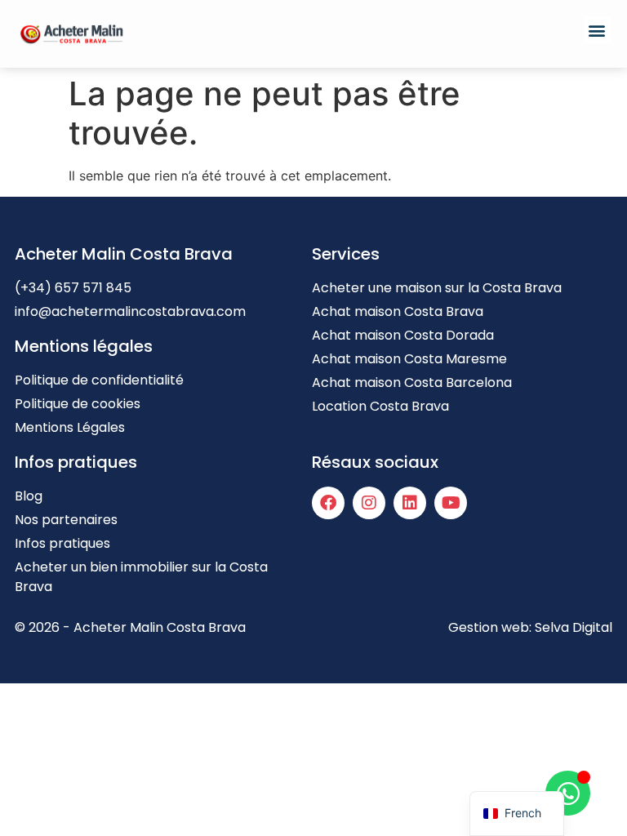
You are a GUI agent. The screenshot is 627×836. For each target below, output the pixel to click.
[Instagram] (369, 503)
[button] (597, 29)
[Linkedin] (410, 503)
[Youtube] (450, 503)
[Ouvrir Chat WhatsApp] (567, 793)
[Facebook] (328, 503)
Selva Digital (573, 627)
